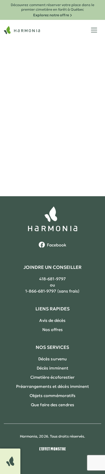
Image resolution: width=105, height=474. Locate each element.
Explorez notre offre (51, 15)
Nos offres (52, 329)
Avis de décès (52, 320)
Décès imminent (52, 368)
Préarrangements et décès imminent (52, 386)
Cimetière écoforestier (52, 377)
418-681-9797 (52, 278)
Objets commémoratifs (53, 395)
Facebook (56, 244)
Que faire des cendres (52, 404)
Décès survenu (52, 358)
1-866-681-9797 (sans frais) (52, 291)
